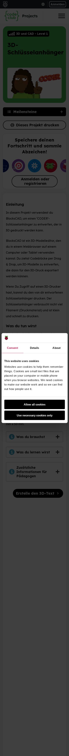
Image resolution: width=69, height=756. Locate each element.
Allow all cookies (34, 404)
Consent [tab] (12, 347)
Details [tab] (34, 347)
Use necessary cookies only (34, 415)
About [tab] (56, 347)
